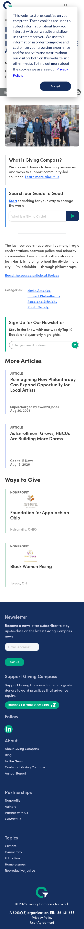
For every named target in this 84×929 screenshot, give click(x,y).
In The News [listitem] (14, 761)
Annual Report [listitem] (15, 773)
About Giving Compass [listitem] (22, 748)
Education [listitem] (12, 858)
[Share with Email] (78, 92)
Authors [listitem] (10, 806)
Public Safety (38, 307)
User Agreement (42, 922)
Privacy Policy (42, 917)
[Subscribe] (75, 345)
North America (39, 290)
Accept (55, 86)
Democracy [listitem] (13, 852)
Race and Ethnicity (42, 301)
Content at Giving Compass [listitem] (25, 767)
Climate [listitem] (11, 846)
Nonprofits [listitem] (12, 800)
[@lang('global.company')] (7, 5)
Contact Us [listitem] (13, 819)
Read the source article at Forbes (32, 275)
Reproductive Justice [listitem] (20, 870)
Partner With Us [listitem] (16, 812)
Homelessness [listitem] (15, 864)
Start (13, 200)
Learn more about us (42, 176)
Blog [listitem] (8, 755)
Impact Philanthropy (44, 296)
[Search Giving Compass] (66, 6)
